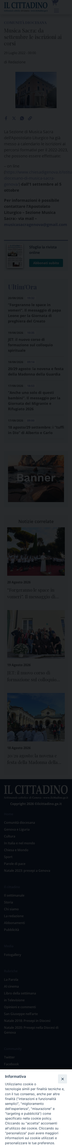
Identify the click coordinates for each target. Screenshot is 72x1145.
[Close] (62, 1078)
